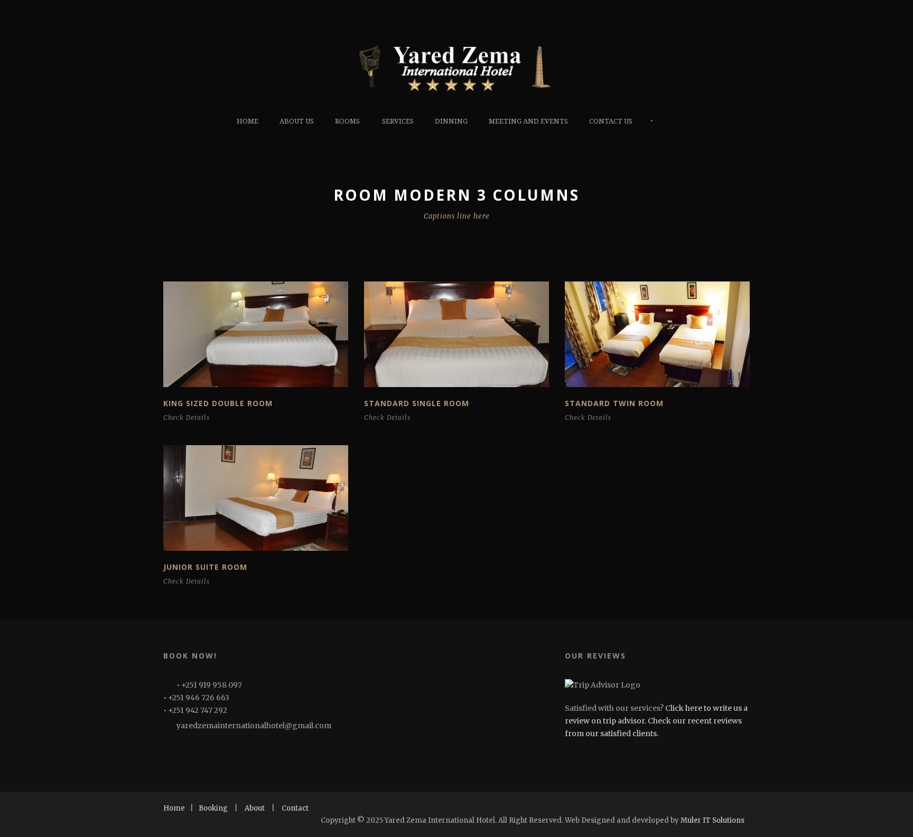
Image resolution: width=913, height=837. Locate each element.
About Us (297, 121)
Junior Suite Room (205, 567)
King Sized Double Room (218, 403)
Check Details (186, 417)
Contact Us (610, 121)
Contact (295, 808)
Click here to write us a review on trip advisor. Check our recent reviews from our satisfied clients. (656, 720)
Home (247, 121)
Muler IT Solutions (712, 820)
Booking (213, 808)
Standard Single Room (416, 403)
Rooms (347, 121)
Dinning (451, 121)
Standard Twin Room (614, 403)
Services (398, 121)
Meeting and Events (528, 121)
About (255, 808)
